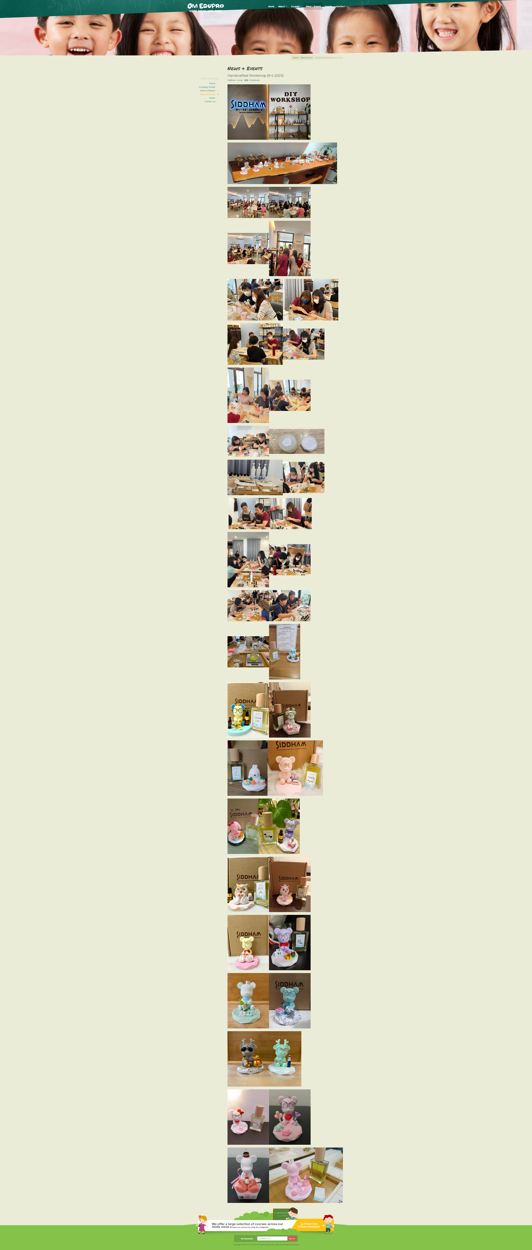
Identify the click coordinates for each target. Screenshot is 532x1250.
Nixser (296, 1244)
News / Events (313, 6)
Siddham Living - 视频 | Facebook (243, 80)
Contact (340, 6)
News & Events (307, 58)
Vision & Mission (208, 90)
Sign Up (292, 1238)
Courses (295, 6)
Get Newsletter (247, 1238)
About (282, 6)
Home (271, 6)
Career (328, 6)
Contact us (210, 101)
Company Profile (207, 87)
